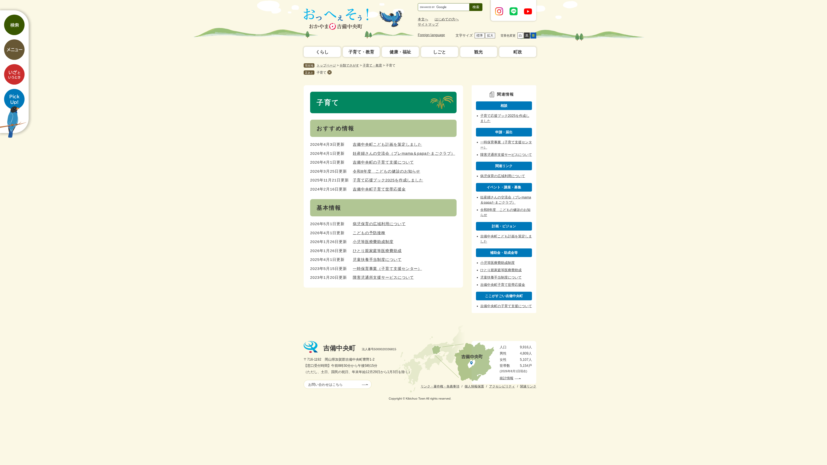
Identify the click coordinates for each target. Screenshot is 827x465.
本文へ (423, 19)
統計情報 (506, 378)
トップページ (326, 65)
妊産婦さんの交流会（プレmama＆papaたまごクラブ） (404, 153)
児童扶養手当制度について (377, 259)
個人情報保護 (474, 386)
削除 (329, 72)
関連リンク (528, 386)
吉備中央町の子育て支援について (383, 162)
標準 (479, 35)
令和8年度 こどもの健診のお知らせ (386, 171)
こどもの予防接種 (369, 233)
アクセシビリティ (502, 386)
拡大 (490, 35)
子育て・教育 (372, 65)
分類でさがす (349, 65)
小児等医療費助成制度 (373, 242)
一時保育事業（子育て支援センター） (387, 269)
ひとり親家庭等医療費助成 (377, 251)
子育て (321, 72)
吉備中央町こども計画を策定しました (387, 144)
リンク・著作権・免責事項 (440, 386)
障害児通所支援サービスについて (383, 277)
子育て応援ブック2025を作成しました (388, 180)
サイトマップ (428, 24)
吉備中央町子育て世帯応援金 (379, 189)
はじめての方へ (447, 19)
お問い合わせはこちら (325, 384)
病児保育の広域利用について (379, 224)
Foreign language (431, 35)
